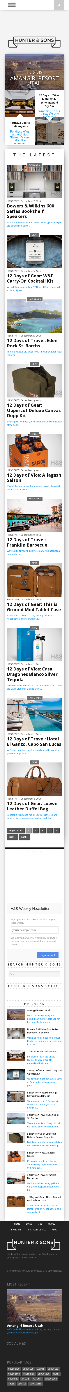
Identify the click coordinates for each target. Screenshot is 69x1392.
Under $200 (51, 1378)
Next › (12, 837)
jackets (25, 1378)
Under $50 (53, 1368)
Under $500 (14, 1373)
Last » (24, 837)
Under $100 (14, 1368)
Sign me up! (47, 955)
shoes (11, 1383)
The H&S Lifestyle (37, 1230)
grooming (13, 1378)
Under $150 (28, 1373)
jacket (56, 1373)
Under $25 (28, 1368)
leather (41, 1368)
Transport (16, 1230)
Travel (51, 1224)
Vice (40, 1224)
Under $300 (43, 1373)
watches (37, 1378)
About (55, 1230)
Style (29, 1224)
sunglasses (35, 1383)
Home (17, 1224)
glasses (22, 1383)
